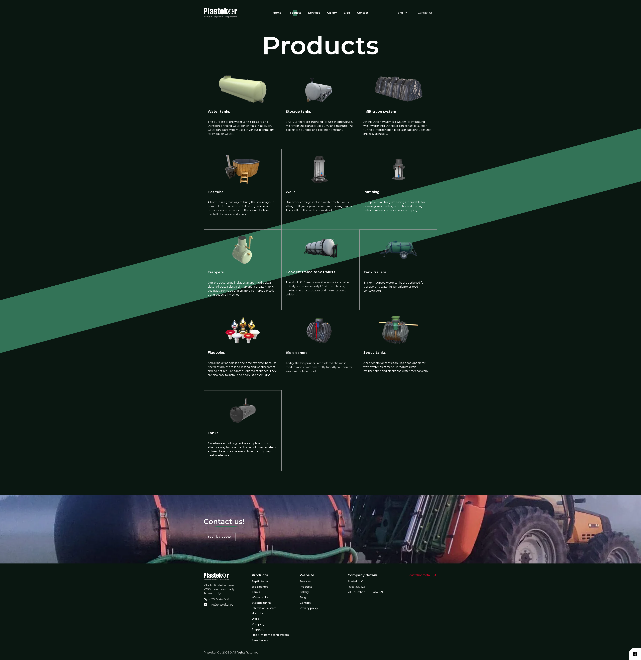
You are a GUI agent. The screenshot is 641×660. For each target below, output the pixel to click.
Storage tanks (298, 112)
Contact (362, 12)
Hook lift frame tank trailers (310, 272)
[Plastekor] (220, 13)
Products (294, 12)
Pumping (371, 192)
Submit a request (219, 536)
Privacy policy (309, 608)
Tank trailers (375, 272)
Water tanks (219, 112)
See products (262, 142)
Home (277, 12)
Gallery (332, 12)
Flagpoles (216, 353)
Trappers (216, 272)
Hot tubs (215, 192)
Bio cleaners (296, 353)
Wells (290, 192)
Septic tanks (374, 353)
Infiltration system (379, 112)
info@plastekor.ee (221, 604)
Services (314, 12)
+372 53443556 (219, 599)
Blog (347, 12)
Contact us (425, 12)
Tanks (213, 433)
